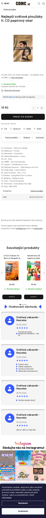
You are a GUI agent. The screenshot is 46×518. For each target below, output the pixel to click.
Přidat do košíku (23, 117)
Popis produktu (11, 137)
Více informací (17, 78)
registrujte (38, 228)
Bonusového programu (25, 97)
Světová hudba (37, 191)
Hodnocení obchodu (23, 306)
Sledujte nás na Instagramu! (24, 447)
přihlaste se (21, 228)
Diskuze (27, 137)
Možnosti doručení (12, 90)
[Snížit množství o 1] (34, 108)
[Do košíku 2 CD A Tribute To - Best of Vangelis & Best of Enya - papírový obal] (12, 297)
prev (2, 272)
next (44, 272)
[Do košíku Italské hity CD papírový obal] (33, 297)
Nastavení (23, 503)
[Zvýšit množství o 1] (42, 108)
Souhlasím (23, 511)
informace (6, 497)
